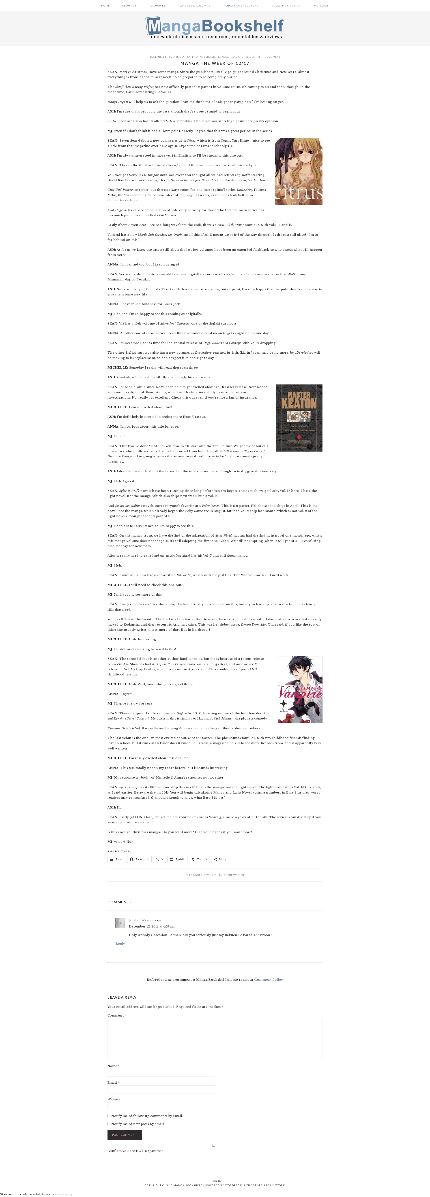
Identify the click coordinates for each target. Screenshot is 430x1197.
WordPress (234, 1185)
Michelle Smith (249, 56)
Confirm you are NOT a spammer (135, 1151)
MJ (218, 56)
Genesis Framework (269, 1185)
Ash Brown (207, 56)
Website (114, 1099)
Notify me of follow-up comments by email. (147, 1116)
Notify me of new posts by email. (138, 1124)
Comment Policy (268, 980)
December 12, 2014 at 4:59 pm (152, 926)
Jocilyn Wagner (141, 920)
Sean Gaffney (189, 56)
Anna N (227, 56)
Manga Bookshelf (215, 27)
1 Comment (272, 56)
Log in (216, 1181)
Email (114, 1083)
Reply (120, 944)
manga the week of (231, 875)
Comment (117, 1015)
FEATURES (210, 875)
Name (114, 1066)
